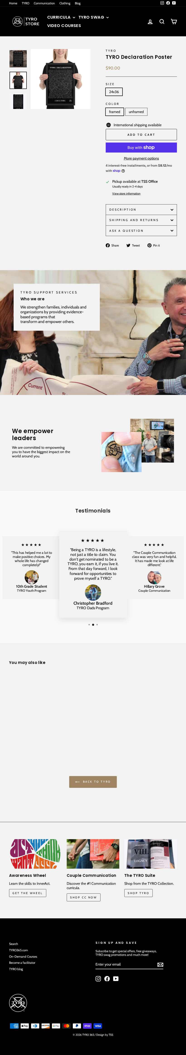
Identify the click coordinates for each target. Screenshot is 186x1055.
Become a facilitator (22, 962)
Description (123, 209)
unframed (136, 112)
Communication (44, 3)
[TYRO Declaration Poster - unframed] (18, 738)
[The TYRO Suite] (150, 854)
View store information (126, 193)
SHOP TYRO (138, 893)
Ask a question (126, 230)
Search (13, 944)
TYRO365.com (18, 950)
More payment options (141, 158)
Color (113, 104)
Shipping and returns (134, 220)
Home (13, 3)
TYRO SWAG (91, 17)
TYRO (25, 3)
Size (110, 84)
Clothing (64, 3)
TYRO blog (16, 969)
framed (114, 112)
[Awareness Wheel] (35, 854)
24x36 (114, 92)
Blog (78, 3)
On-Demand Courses (23, 956)
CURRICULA (59, 17)
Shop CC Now (83, 897)
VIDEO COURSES (64, 25)
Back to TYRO (96, 781)
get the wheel (27, 893)
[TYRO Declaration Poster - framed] (12, 738)
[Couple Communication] (93, 854)
